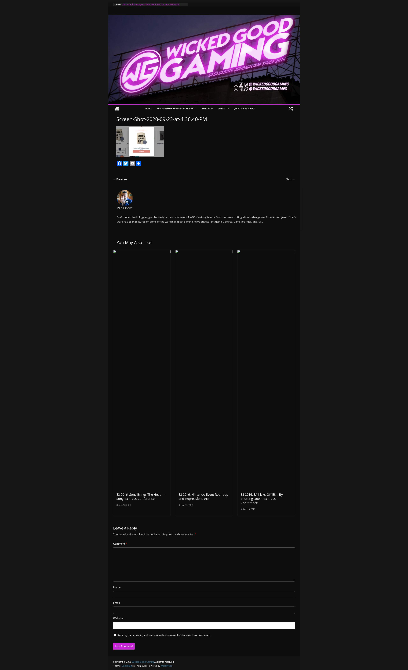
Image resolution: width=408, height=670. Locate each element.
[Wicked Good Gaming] (204, 17)
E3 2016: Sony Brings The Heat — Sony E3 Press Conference (140, 496)
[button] (195, 108)
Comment (120, 543)
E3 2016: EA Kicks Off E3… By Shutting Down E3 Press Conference (262, 498)
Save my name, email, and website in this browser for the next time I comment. (164, 635)
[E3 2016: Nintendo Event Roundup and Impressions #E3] (204, 252)
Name (116, 587)
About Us (223, 108)
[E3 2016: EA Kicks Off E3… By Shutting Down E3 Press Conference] (266, 252)
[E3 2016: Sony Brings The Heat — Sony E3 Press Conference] (142, 252)
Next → (290, 179)
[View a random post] (291, 108)
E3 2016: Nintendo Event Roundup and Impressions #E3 (203, 496)
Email (116, 603)
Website (118, 618)
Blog (148, 108)
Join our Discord (244, 108)
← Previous (120, 179)
